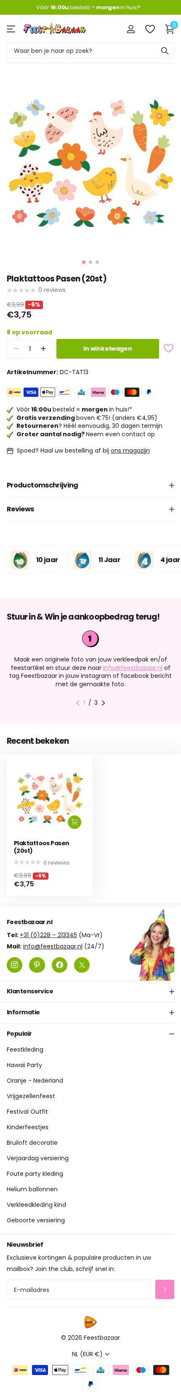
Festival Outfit (27, 1111)
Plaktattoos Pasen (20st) (41, 847)
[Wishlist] (149, 29)
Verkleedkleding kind (36, 1205)
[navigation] (83, 262)
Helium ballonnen (32, 1189)
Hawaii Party (24, 1065)
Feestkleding (25, 1049)
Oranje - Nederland (35, 1080)
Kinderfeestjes (27, 1127)
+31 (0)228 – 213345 (48, 934)
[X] (82, 964)
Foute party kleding (35, 1173)
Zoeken (165, 50)
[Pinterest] (37, 964)
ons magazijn (130, 450)
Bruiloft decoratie (32, 1142)
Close (90, 991)
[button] (43, 349)
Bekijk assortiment (11, 28)
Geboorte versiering (36, 1220)
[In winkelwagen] (74, 822)
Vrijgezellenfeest (31, 1096)
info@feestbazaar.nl (132, 668)
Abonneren (164, 1289)
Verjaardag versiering (38, 1158)
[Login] (131, 29)
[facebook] (59, 964)
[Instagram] (14, 964)
